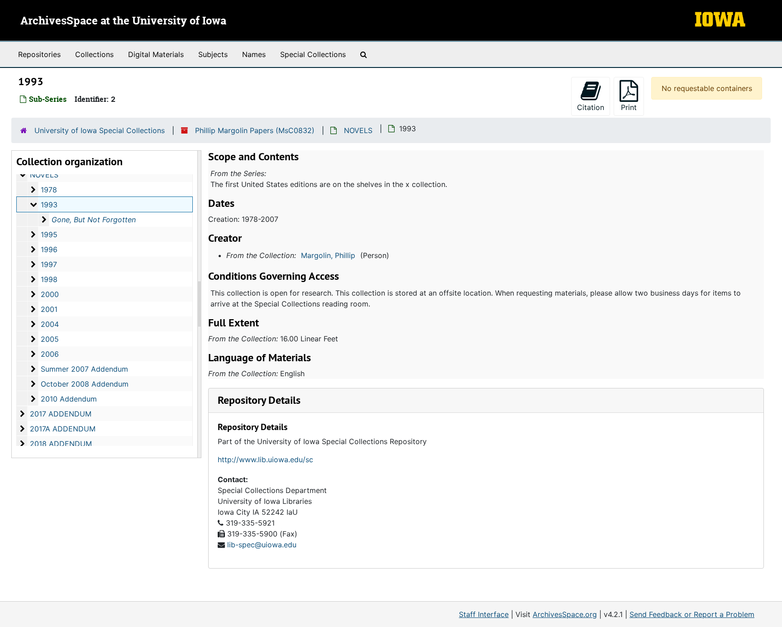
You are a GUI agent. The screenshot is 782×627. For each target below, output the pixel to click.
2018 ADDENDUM (61, 443)
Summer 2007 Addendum (84, 368)
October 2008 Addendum (85, 383)
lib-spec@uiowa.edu (261, 544)
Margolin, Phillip (328, 255)
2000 (50, 294)
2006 (50, 354)
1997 (49, 264)
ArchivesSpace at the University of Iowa (123, 21)
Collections (94, 54)
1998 (49, 279)
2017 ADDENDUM (60, 413)
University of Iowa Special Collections (99, 130)
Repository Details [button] (259, 400)
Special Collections (313, 54)
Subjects (213, 54)
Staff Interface (484, 614)
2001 (49, 309)
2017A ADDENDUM (62, 428)
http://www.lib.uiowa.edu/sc (265, 459)
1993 (49, 204)
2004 (50, 324)
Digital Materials (156, 54)
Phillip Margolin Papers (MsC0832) (255, 130)
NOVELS (358, 130)
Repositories (39, 54)
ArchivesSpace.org (565, 614)
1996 (49, 249)
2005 (50, 339)
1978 (49, 189)
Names (254, 54)
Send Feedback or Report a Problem (691, 614)
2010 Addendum (69, 398)
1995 (49, 234)
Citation (590, 107)
